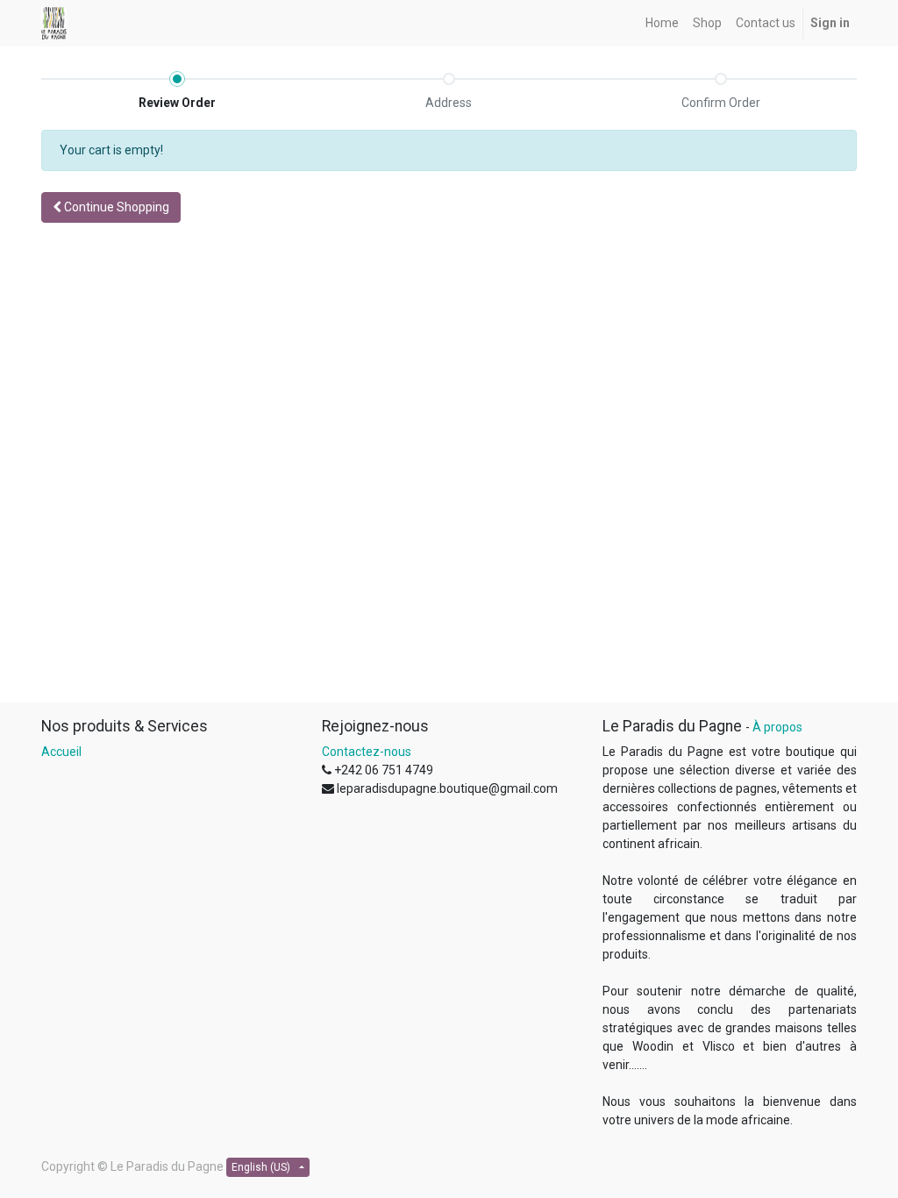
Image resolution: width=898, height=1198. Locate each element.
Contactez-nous (366, 752)
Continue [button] (115, 207)
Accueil (61, 752)
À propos (777, 727)
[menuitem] (662, 23)
